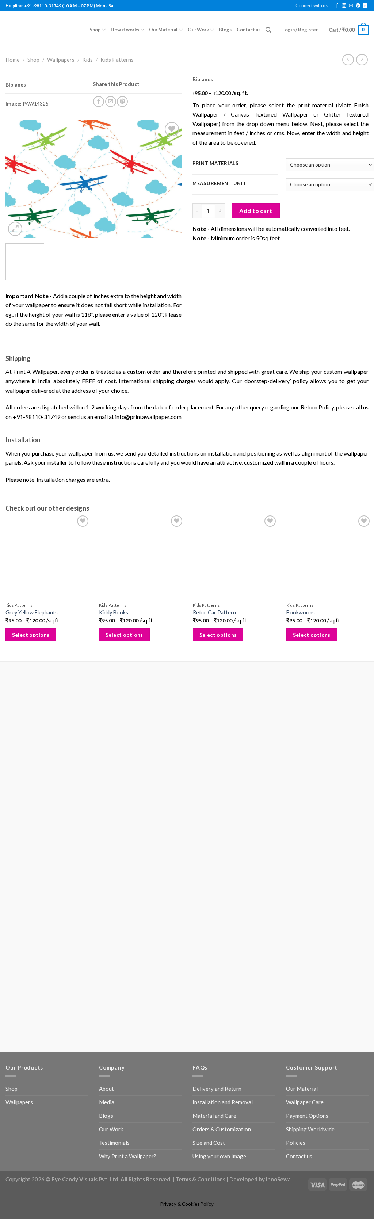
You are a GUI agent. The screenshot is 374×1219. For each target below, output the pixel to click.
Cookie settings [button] (313, 1206)
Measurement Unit (219, 183)
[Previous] (18, 184)
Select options (31, 662)
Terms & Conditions (200, 916)
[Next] (168, 184)
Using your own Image (219, 893)
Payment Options (307, 852)
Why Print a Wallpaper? (127, 893)
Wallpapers (61, 59)
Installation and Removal (222, 838)
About (106, 825)
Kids (87, 59)
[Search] (268, 30)
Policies (295, 879)
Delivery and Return (216, 825)
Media (106, 838)
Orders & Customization (221, 865)
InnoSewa (278, 916)
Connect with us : (312, 5)
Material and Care (214, 852)
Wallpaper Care (305, 838)
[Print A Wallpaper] (42, 29)
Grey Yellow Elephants (31, 639)
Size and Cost (208, 879)
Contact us (248, 30)
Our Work (198, 30)
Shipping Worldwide (310, 865)
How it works (125, 30)
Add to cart (255, 210)
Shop (95, 30)
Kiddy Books (112, 639)
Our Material (163, 30)
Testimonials (114, 879)
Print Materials (215, 163)
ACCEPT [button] (351, 1206)
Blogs (225, 30)
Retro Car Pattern (212, 639)
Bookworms (297, 639)
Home (12, 59)
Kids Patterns (117, 59)
